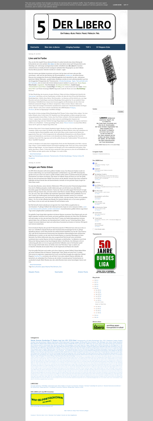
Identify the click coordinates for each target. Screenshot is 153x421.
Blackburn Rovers (107, 350)
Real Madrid (34, 343)
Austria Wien (36, 358)
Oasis (56, 372)
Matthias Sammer (95, 353)
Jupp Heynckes (71, 349)
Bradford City (113, 358)
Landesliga (87, 368)
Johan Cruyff (40, 353)
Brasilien (38, 267)
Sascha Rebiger (47, 374)
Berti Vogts (56, 346)
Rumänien (118, 373)
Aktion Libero (101, 355)
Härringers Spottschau (36, 385)
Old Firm (118, 353)
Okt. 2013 (98, 292)
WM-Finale (51, 377)
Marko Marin (96, 369)
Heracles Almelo (64, 365)
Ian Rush (105, 365)
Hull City (90, 365)
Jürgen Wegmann (113, 366)
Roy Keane (76, 354)
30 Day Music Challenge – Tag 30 (102, 164)
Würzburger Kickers (95, 377)
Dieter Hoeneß (64, 351)
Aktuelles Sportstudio (108, 355)
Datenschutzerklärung (104, 154)
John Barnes (81, 366)
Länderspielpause (48, 369)
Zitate (111, 377)
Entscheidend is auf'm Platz (102, 196)
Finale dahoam (85, 351)
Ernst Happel (36, 362)
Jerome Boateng (76, 366)
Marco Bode (60, 369)
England (49, 342)
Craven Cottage (45, 361)
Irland (75, 345)
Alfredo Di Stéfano (34, 357)
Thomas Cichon (77, 156)
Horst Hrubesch (92, 342)
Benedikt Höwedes (74, 358)
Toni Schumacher (74, 376)
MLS (53, 369)
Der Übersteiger (99, 190)
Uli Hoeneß (57, 347)
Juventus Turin (102, 366)
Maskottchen (117, 369)
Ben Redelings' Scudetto (101, 174)
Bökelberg (33, 351)
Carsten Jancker (62, 360)
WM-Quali (53, 355)
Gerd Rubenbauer (66, 364)
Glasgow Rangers (74, 364)
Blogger (86, 410)
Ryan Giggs (46, 347)
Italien (120, 351)
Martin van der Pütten (111, 369)
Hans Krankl (110, 351)
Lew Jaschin (106, 368)
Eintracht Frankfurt (104, 347)
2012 (95, 315)
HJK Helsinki (115, 364)
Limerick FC (120, 368)
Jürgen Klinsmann (78, 349)
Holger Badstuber (78, 365)
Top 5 (36, 346)
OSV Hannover (52, 372)
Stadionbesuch (86, 374)
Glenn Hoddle (80, 364)
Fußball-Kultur (95, 346)
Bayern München (53, 343)
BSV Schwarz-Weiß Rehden (50, 358)
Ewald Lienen (48, 362)
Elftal (114, 361)
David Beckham (89, 347)
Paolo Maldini (77, 372)
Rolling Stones (65, 354)
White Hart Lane (83, 377)
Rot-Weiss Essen (71, 354)
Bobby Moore (62, 346)
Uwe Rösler (112, 376)
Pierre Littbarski (50, 354)
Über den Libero (40, 415)
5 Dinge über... (61, 350)
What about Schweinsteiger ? (70, 355)
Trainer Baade (98, 218)
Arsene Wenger (70, 347)
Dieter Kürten (84, 361)
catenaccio (97, 182)
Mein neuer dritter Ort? (100, 214)
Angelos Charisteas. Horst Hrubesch (77, 357)
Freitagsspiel (52, 387)
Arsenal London (50, 346)
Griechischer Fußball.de (61, 387)
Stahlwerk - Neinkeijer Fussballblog (87, 385)
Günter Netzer (53, 349)
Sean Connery (62, 374)
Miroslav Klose (75, 370)
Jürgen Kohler (107, 366)
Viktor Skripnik (36, 377)
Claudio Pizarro (103, 360)
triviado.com (68, 75)
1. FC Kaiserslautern (86, 355)
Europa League (98, 343)
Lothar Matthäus (99, 345)
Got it (126, 5)
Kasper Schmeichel (53, 368)
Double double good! (99, 225)
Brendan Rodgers (38, 360)
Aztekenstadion (42, 358)
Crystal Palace (47, 351)
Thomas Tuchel (47, 376)
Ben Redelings (94, 350)
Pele (51, 267)
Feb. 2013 (98, 310)
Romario (55, 267)
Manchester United (57, 342)
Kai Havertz (120, 366)
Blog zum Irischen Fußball (89, 358)
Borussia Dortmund (107, 358)
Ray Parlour (62, 373)
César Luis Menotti (59, 361)
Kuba (79, 368)
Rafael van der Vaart (45, 373)
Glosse (48, 349)
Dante (66, 361)
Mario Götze (88, 353)
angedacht (97, 168)
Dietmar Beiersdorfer (91, 361)
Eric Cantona (118, 361)
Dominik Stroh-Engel (98, 361)
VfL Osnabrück (48, 355)
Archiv (46, 415)
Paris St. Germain (83, 372)
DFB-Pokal (72, 340)
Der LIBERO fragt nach (89, 343)
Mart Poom (101, 369)
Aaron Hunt (96, 355)
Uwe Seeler (109, 342)
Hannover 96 (120, 364)
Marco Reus (85, 349)
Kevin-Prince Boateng (68, 368)
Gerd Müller (108, 346)
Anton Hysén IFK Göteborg (96, 357)
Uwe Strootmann (118, 376)
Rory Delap (101, 373)
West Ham (60, 377)
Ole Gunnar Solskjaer (65, 372)
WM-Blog (82, 342)
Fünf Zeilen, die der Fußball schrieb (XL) (103, 170)
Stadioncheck (98, 212)
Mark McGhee (91, 369)
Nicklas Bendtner (106, 353)
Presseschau (118, 372)
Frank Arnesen (95, 362)
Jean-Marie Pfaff (64, 349)
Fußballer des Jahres (35, 364)
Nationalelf (66, 342)
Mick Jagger (64, 370)
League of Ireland (92, 368)
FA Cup (109, 347)
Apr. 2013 (98, 308)
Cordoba (117, 360)
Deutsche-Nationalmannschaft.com (112, 385)
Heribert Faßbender (71, 365)
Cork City (120, 360)
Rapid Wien (51, 373)
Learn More (117, 5)
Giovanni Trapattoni (43, 349)
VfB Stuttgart (41, 355)
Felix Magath (119, 347)
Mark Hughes (86, 369)
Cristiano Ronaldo (52, 361)
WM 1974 (43, 377)
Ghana (70, 364)
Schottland (51, 347)
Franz (90, 351)
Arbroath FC (110, 357)
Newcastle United (107, 370)
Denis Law (79, 361)
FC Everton (66, 362)
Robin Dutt (116, 349)
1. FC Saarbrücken (42, 346)
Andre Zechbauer (60, 357)
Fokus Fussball (98, 201)
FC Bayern (54, 340)
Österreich (51, 379)
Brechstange (33, 360)
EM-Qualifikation (95, 347)
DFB (63, 361)
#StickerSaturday (79, 355)
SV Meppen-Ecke (103, 47)
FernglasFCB (79, 351)
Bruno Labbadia (45, 360)
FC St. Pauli (71, 362)
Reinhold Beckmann (77, 373)
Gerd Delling (60, 364)
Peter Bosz (94, 372)
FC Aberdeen (53, 362)
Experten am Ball (79, 387)
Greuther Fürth (93, 364)
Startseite (34, 47)
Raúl (65, 373)
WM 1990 (46, 377)
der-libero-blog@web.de (71, 415)
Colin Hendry (108, 360)
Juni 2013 (98, 300)
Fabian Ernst (80, 362)
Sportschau (106, 354)
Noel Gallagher (104, 349)
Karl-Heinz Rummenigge (54, 353)
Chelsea (60, 343)
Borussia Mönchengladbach (67, 345)
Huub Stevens (95, 365)
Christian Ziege (88, 360)
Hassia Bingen (45, 365)
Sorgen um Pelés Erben (41, 167)
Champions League (112, 340)
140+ (96, 163)
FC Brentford (62, 362)
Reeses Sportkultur (44, 387)
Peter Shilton (110, 372)
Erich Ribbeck (73, 351)
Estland (40, 362)
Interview (120, 365)
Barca (33, 267)
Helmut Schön (50, 365)
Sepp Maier (72, 374)
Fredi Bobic (115, 362)
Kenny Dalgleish (61, 368)
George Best (102, 346)
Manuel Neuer (82, 353)
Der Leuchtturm (99, 385)
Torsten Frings (79, 376)
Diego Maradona (117, 342)
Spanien (102, 354)
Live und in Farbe (38, 58)
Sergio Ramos (77, 374)
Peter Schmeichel (104, 372)
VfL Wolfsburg (45, 350)
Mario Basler (76, 369)
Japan (43, 267)
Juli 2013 (98, 298)
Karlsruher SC (40, 368)
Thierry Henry (112, 354)
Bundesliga (46, 340)
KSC (116, 366)
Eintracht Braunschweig (79, 346)
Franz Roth (94, 351)
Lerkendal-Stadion (99, 368)
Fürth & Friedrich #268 (100, 208)
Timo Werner (64, 376)
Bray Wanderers (119, 358)
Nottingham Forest (42, 372)
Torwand (91, 376)
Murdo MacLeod (95, 370)
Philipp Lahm (110, 349)
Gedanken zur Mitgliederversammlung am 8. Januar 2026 (107, 186)
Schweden (91, 354)
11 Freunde (68, 385)
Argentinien (81, 343)
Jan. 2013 (98, 312)
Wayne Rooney (61, 355)
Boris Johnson (101, 358)
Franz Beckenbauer (37, 156)
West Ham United (66, 377)
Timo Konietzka (119, 354)
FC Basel (57, 362)
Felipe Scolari (85, 362)
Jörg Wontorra (114, 346)
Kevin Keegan (86, 345)
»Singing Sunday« (72, 47)
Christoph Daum (94, 360)
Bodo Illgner (96, 358)
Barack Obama (64, 358)
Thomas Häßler (41, 376)
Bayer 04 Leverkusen (55, 345)
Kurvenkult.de (75, 385)
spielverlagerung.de (52, 385)
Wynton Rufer (89, 377)
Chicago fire (78, 360)
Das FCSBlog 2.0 (99, 185)
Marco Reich (64, 369)
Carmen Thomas (56, 360)
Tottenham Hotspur (35, 355)
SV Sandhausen (41, 374)
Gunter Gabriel (109, 364)
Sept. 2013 (98, 294)
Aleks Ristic (120, 355)
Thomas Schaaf (67, 343)
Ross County (114, 373)
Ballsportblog (71, 387)
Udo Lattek (108, 376)
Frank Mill (106, 362)
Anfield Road (65, 357)
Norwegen (37, 372)
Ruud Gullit (36, 374)
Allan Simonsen (41, 357)
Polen (55, 354)
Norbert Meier (119, 370)
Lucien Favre (76, 353)
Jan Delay (56, 366)
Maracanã (56, 369)
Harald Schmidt (39, 365)
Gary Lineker (50, 364)
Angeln (69, 357)
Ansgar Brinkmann (88, 357)
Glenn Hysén (85, 364)
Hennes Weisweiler (57, 365)
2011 (95, 317)
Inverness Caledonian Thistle (36, 366)
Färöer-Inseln (41, 364)
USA (105, 376)
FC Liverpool (113, 347)
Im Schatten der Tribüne (101, 207)
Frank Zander (110, 362)
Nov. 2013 (98, 290)
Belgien (68, 358)
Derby (59, 351)
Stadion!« (82, 374)
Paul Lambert (89, 372)
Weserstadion (55, 377)
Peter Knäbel (98, 372)
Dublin (68, 351)
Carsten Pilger (76, 347)
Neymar (47, 267)
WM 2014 (75, 343)
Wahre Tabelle (61, 385)
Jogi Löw (61, 340)
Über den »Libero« (52, 47)
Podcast (114, 372)
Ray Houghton (56, 373)
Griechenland (98, 364)
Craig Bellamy (39, 361)
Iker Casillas (109, 365)
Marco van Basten (70, 369)
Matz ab (35, 370)
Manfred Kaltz (111, 343)
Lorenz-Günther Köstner (35, 369)
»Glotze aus (47, 379)
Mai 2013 (98, 306)
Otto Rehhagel (101, 342)
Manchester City (107, 345)
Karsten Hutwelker (46, 368)
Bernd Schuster (101, 350)
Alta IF (45, 357)
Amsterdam (49, 357)
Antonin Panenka (104, 357)
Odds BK (59, 372)
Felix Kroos (90, 362)
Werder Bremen (36, 340)
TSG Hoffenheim (111, 374)
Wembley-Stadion (51, 350)
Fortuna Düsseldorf (34, 349)
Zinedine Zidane (106, 377)
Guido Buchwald (104, 364)
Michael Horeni (51, 370)
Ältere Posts (83, 272)
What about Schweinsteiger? (75, 377)
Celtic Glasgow (82, 347)
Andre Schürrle (81, 350)
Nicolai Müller (114, 370)
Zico (60, 267)
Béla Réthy (120, 350)
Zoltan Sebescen (37, 379)
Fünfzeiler (46, 364)
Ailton (65, 347)
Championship (67, 360)
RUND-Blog (44, 385)
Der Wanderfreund (35, 387)
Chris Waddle (82, 360)
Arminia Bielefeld (115, 357)
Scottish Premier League (55, 374)
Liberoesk (46, 156)
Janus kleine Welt (61, 366)
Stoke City (103, 374)
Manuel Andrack (68, 123)
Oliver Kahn (36, 354)
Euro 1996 (43, 362)
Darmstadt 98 (69, 361)
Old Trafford (40, 347)
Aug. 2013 (98, 296)
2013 (95, 288)
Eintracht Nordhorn (109, 361)
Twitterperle (101, 376)
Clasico (98, 360)
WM (40, 377)
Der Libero (51, 64)
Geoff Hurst (55, 364)
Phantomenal (98, 197)
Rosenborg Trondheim (107, 373)
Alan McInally (114, 355)
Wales (56, 355)
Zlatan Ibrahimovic (116, 377)
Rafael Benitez (37, 373)
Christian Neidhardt (39, 351)
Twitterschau (36, 345)
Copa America (113, 360)
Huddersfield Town (85, 365)
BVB (86, 342)
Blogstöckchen (115, 350)
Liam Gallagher (111, 368)
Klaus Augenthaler (69, 353)
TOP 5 (88, 47)
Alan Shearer (75, 350)
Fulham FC (99, 351)
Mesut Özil (45, 370)
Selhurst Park (67, 374)
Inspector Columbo (115, 365)
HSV (66, 340)
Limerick (116, 368)
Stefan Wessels (92, 374)
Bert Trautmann (81, 358)
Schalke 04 (86, 354)
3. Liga (56, 350)
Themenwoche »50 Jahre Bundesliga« (61, 156)
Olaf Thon (35, 347)
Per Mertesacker (43, 354)
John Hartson (86, 366)
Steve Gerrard (98, 374)
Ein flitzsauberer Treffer (100, 203)
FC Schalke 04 (89, 346)
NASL (100, 370)
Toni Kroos (69, 376)
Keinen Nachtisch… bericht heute (102, 192)
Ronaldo (97, 373)
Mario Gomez (81, 369)
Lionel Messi (105, 343)
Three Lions (52, 376)
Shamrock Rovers (96, 354)
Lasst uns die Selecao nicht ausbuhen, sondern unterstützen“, (57, 208)
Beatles (89, 350)
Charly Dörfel (73, 360)
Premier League (74, 342)
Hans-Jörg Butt (33, 365)
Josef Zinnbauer (92, 366)
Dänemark (104, 361)
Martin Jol (105, 369)
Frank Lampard (101, 362)
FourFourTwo (38, 256)
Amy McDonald (54, 357)
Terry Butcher (117, 374)
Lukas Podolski (42, 369)
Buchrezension (50, 360)
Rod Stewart (58, 354)
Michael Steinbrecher (58, 370)
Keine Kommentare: (36, 154)
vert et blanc (98, 223)
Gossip (89, 364)
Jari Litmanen (70, 366)
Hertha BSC (58, 349)
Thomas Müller (38, 350)
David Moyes (74, 361)
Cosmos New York (34, 361)
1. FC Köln (62, 347)
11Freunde (92, 355)
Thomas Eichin (36, 376)
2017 (95, 282)
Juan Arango (97, 366)
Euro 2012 (103, 340)
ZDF (100, 377)
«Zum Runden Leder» (100, 229)
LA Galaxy (82, 368)
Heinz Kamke (116, 351)
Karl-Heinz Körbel (34, 368)
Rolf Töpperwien (114, 345)
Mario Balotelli (90, 349)
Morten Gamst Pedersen (88, 370)
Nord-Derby (33, 372)
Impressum (95, 154)
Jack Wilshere (44, 366)
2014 (95, 286)
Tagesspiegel (32, 96)
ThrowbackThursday (58, 376)
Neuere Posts (34, 272)
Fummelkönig (120, 362)
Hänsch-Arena (100, 365)
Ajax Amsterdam (68, 350)
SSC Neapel (81, 354)
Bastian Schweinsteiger (44, 345)
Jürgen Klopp (80, 345)
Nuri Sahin (48, 372)
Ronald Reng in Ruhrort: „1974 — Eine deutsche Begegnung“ (108, 219)
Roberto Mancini (89, 373)
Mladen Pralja (80, 370)
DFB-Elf (72, 346)
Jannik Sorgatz (34, 353)
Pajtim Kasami (71, 372)
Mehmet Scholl (40, 370)
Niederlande (113, 353)
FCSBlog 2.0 (75, 362)
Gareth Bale (104, 351)
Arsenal (86, 350)
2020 (95, 280)
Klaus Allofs (62, 353)
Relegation (83, 373)
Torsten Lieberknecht (86, 376)
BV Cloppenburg (58, 358)
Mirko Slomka (69, 370)
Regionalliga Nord (69, 373)
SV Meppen (41, 343)
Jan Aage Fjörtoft (51, 366)
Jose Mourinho (46, 353)
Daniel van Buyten (54, 351)
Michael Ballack (97, 349)
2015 (95, 284)
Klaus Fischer (75, 368)
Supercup (106, 374)
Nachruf (102, 370)
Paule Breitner (118, 343)
